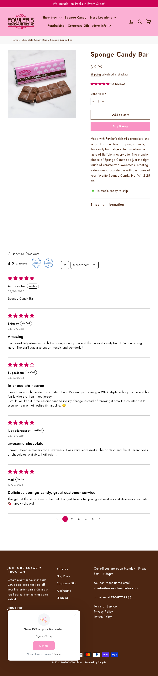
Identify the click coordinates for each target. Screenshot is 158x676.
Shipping (96, 74)
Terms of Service (105, 606)
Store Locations (101, 17)
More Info (100, 25)
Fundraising (56, 25)
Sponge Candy (75, 17)
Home (15, 40)
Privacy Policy (103, 611)
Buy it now (120, 126)
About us (62, 569)
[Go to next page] (100, 519)
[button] (100, 84)
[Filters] (65, 265)
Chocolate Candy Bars (34, 40)
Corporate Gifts (67, 583)
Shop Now (50, 17)
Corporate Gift (78, 25)
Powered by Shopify (95, 662)
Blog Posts (63, 576)
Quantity (99, 94)
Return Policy (103, 617)
